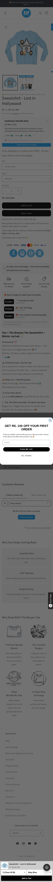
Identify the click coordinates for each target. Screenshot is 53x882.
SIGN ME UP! (26, 449)
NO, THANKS (26, 455)
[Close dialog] (50, 420)
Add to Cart (26, 878)
